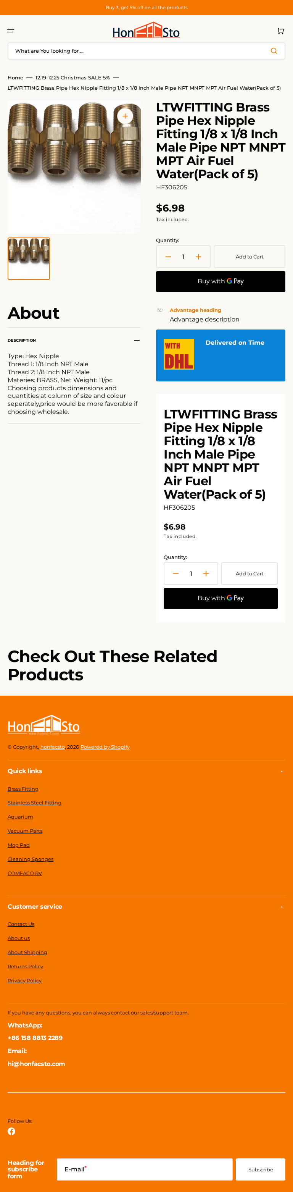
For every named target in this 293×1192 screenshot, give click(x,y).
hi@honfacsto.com (36, 1064)
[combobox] (146, 51)
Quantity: (167, 240)
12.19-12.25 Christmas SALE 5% (72, 77)
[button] (10, 31)
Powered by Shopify (105, 747)
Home (15, 77)
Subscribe (260, 1169)
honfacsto (52, 747)
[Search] (275, 50)
